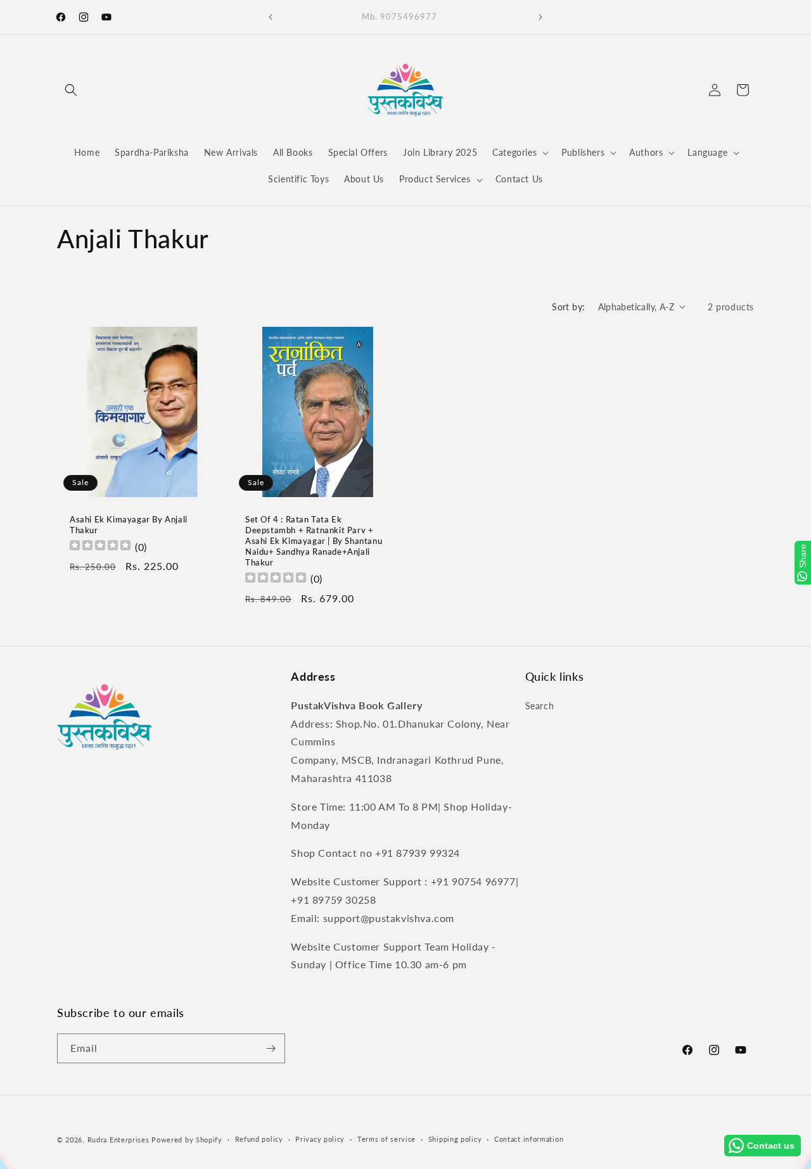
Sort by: (568, 306)
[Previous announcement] (270, 17)
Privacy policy (320, 1139)
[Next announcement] (540, 17)
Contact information (528, 1139)
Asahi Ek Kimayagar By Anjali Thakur (129, 524)
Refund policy (259, 1139)
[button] (71, 90)
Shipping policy (455, 1139)
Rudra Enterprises (118, 1139)
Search (539, 705)
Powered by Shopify (186, 1139)
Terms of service (386, 1139)
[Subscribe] (270, 1048)
